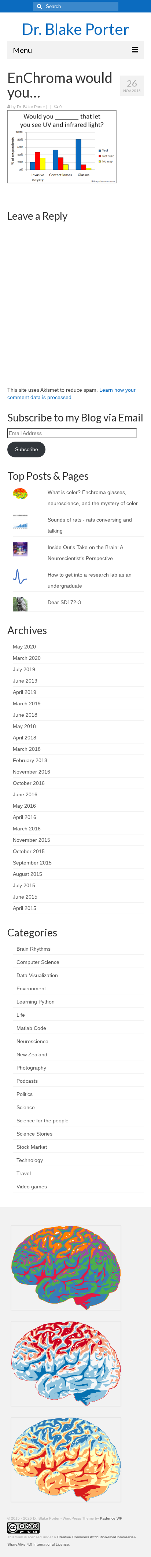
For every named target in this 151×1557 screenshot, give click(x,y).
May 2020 (24, 647)
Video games (31, 1186)
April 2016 (24, 817)
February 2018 (30, 760)
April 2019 (24, 692)
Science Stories (34, 1134)
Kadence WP (111, 1518)
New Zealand (31, 1054)
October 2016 (29, 783)
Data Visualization (37, 975)
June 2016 (25, 794)
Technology (29, 1160)
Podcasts (27, 1081)
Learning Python (35, 1002)
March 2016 (27, 829)
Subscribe (26, 449)
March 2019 (27, 703)
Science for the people (42, 1120)
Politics (24, 1094)
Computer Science (37, 962)
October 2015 (29, 851)
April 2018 (24, 738)
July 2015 (24, 885)
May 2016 (24, 806)
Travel (23, 1173)
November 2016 (31, 772)
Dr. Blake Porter (75, 29)
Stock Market (31, 1147)
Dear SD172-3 (64, 602)
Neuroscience (32, 1041)
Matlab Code (31, 1028)
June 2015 (25, 897)
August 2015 (27, 874)
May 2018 (24, 726)
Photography (31, 1068)
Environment (31, 988)
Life (20, 1015)
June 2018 (25, 715)
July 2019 (24, 669)
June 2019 (25, 681)
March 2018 (27, 749)
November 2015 (31, 840)
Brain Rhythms (33, 949)
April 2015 (24, 908)
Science (25, 1107)
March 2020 (27, 658)
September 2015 (32, 863)
